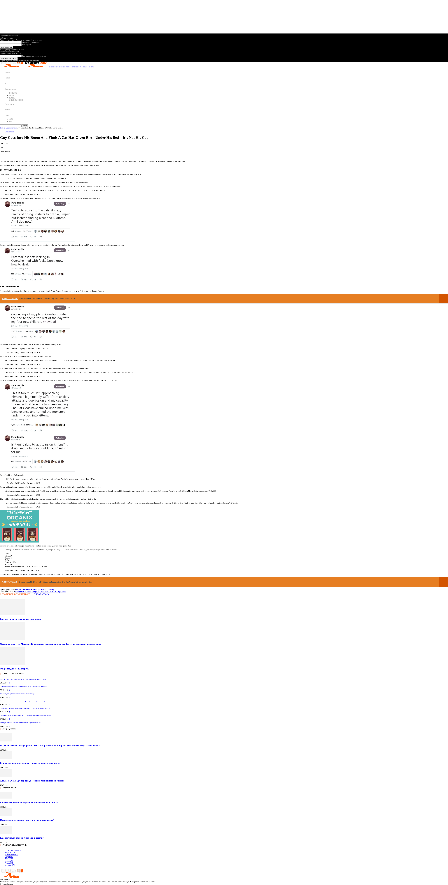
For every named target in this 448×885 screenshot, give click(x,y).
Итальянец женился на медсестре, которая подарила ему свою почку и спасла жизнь (27, 701)
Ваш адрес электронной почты (34, 56)
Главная (7, 72)
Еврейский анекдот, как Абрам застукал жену (35, 589)
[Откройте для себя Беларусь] (12, 664)
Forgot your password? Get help (12, 50)
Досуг (11, 119)
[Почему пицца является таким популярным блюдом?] (6, 816)
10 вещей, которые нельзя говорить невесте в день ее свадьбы (20, 722)
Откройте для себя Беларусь (14, 668)
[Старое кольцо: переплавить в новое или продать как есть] (6, 759)
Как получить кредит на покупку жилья (20, 619)
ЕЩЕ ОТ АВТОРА (41, 594)
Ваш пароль (26, 45)
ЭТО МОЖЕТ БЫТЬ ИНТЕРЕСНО (16, 594)
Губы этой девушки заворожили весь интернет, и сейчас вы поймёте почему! (25, 715)
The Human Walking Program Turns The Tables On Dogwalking (40, 592)
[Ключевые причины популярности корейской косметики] (6, 798)
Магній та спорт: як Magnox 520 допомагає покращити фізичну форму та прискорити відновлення (50, 644)
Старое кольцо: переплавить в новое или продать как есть (30, 763)
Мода (6, 83)
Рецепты (12, 97)
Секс (10, 121)
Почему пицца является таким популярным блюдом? (27, 820)
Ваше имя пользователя (31, 42)
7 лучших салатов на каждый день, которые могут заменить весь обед (23, 679)
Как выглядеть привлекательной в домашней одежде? (17, 694)
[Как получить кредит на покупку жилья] (12, 614)
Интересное (13, 93)
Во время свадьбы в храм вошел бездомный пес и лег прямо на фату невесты (25, 708)
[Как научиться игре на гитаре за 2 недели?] (6, 833)
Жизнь (11, 95)
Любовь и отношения (16, 100)
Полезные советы (10, 89)
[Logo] (12, 67)
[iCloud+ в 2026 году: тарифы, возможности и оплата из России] (6, 776)
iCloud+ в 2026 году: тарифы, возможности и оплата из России (32, 781)
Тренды (7, 109)
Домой (2, 128)
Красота (7, 77)
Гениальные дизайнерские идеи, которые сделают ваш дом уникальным (23, 686)
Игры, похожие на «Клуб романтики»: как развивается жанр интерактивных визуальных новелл (50, 745)
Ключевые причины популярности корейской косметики (29, 802)
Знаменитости (9, 104)
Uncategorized (11, 128)
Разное (7, 115)
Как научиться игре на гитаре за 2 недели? (22, 838)
